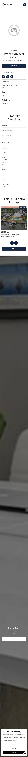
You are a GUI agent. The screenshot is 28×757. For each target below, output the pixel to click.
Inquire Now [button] (14, 65)
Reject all (14, 744)
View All (14, 248)
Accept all (14, 752)
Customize (14, 748)
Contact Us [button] (14, 639)
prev (12, 243)
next (16, 243)
